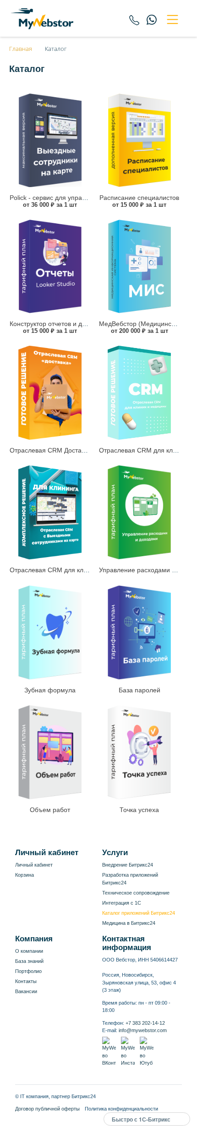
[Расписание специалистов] (139, 141)
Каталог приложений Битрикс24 (138, 913)
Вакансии (26, 991)
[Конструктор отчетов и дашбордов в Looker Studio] (50, 267)
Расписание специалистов (139, 197)
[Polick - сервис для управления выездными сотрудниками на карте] (50, 141)
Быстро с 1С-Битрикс (141, 1119)
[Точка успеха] (139, 752)
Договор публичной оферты (47, 1108)
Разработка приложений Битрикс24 (130, 878)
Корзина (24, 875)
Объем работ (50, 809)
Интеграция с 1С (121, 903)
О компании (29, 951)
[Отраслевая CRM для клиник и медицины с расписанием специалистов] (139, 393)
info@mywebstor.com (143, 1030)
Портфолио (28, 971)
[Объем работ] (50, 752)
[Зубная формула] (50, 633)
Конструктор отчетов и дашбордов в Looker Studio (84, 323)
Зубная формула (50, 690)
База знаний (29, 961)
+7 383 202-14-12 (145, 1023)
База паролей (139, 690)
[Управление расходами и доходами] (139, 512)
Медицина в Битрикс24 (128, 923)
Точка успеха (139, 809)
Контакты (26, 981)
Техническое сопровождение (136, 892)
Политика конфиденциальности (121, 1108)
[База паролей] (139, 633)
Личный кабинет (34, 865)
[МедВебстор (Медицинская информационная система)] (139, 267)
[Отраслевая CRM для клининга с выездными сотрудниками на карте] (50, 512)
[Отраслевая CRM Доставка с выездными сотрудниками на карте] (50, 393)
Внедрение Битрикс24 (127, 865)
